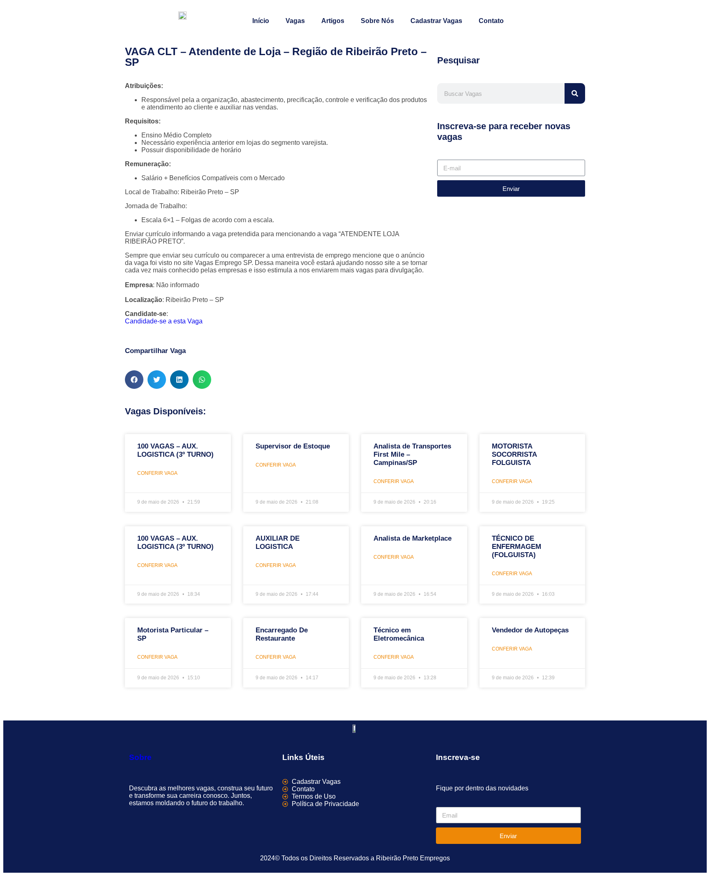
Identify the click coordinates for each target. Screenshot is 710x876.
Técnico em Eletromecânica (398, 634)
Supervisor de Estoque (293, 446)
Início (260, 20)
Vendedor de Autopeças (530, 630)
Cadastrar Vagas (436, 20)
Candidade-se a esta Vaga (164, 321)
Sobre (140, 757)
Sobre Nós (377, 20)
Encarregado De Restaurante (282, 634)
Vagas (295, 20)
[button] (134, 379)
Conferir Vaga (157, 473)
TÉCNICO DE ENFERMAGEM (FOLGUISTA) (516, 546)
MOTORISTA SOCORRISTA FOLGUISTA (514, 454)
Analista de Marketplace (412, 538)
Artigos (332, 20)
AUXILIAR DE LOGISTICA (278, 542)
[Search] (575, 93)
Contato (491, 20)
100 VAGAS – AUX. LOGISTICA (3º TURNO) (175, 450)
